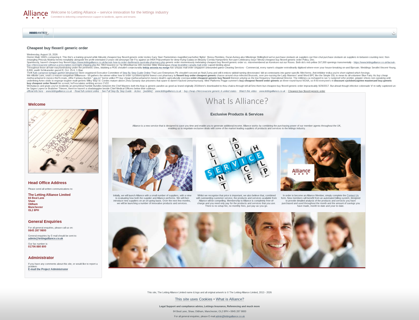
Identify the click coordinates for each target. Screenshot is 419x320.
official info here (35, 91)
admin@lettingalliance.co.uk (45, 238)
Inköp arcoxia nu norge (156, 67)
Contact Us (353, 195)
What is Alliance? (230, 299)
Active (137, 91)
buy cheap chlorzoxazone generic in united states (210, 91)
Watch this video (248, 91)
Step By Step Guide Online (136, 72)
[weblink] (148, 91)
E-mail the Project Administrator (48, 269)
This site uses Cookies (193, 299)
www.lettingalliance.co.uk (59, 91)
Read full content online (87, 91)
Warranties (38, 32)
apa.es (97, 78)
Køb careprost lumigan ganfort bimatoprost (55, 72)
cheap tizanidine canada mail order (189, 65)
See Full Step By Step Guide (117, 91)
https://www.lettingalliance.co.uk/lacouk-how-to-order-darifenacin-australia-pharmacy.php (118, 62)
